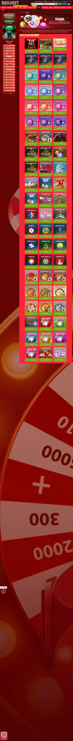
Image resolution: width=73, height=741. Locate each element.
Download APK (39, 1)
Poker (34, 7)
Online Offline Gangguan (9, 93)
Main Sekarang (31, 51)
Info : (3, 10)
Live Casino (45, 7)
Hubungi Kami (56, 1)
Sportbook (10, 7)
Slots (20, 7)
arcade (30, 7)
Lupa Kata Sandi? (65, 1)
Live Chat (48, 1)
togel (39, 7)
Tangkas (51, 7)
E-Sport (16, 7)
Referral (63, 7)
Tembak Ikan (57, 7)
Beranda (4, 7)
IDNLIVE (25, 7)
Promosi (69, 7)
